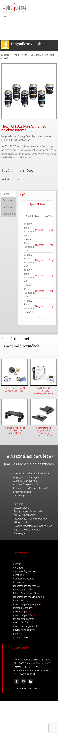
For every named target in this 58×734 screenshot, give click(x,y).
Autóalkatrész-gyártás (25, 480)
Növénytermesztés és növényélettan (33, 525)
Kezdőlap (5, 55)
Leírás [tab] (6, 193)
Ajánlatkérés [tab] (9, 213)
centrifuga (18, 567)
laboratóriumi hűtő (23, 589)
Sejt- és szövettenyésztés (27, 529)
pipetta (17, 633)
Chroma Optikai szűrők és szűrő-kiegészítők (14, 389)
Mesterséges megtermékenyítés (30, 518)
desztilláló (18, 575)
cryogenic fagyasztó (24, 571)
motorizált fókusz (22, 622)
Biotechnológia (21, 507)
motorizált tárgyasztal (25, 626)
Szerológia (19, 533)
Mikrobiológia (21, 522)
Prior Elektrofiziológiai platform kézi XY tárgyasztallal (14, 430)
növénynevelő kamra (24, 629)
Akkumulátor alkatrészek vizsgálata (32, 473)
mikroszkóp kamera (23, 618)
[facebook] (16, 681)
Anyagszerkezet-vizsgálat (26, 477)
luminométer (20, 600)
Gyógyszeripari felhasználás (28, 511)
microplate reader (22, 607)
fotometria (18, 582)
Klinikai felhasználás (24, 515)
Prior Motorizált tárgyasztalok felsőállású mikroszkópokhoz (43, 432)
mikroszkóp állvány (23, 615)
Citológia (18, 504)
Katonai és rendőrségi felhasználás (31, 488)
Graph (51, 229)
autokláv (17, 564)
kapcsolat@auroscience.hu (35, 670)
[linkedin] (30, 681)
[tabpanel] (37, 262)
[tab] (37, 204)
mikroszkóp (19, 611)
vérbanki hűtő (20, 637)
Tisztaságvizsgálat (23, 495)
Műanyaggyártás (22, 491)
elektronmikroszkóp (23, 578)
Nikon (21, 179)
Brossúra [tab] (7, 200)
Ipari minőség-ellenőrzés (26, 484)
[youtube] (23, 681)
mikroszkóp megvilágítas (26, 604)
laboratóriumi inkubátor (25, 593)
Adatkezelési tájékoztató (27, 688)
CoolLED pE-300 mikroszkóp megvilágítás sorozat (44, 391)
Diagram (39, 229)
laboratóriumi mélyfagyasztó (28, 596)
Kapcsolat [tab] (8, 207)
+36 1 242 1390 (31, 666)
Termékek (15, 55)
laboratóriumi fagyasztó (26, 585)
